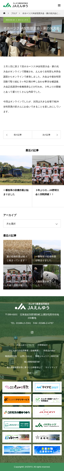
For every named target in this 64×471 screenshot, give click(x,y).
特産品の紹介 (49, 350)
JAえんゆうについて (25, 345)
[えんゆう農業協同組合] (32, 306)
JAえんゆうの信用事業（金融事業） (24, 350)
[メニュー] (59, 5)
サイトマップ (51, 367)
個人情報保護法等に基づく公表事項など (24, 367)
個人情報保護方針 (32, 362)
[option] (16, 181)
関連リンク (32, 373)
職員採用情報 (11, 356)
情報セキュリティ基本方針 (47, 356)
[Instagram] (32, 332)
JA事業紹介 (43, 345)
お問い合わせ (26, 356)
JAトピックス (23, 20)
